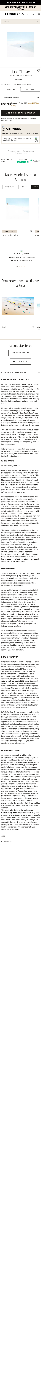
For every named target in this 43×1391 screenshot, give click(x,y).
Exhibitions (7, 841)
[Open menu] (2, 14)
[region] (20, 215)
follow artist (20, 361)
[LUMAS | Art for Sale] (12, 14)
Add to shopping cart (19, 113)
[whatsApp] (23, 14)
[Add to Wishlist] (38, 70)
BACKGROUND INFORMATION (14, 373)
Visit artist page (20, 353)
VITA (3, 836)
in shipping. (30, 118)
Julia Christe (20, 71)
